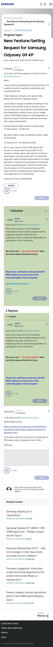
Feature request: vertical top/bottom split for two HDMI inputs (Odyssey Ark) (26, 596)
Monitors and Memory (12, 77)
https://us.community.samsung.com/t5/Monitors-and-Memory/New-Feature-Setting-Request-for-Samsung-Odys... (25, 429)
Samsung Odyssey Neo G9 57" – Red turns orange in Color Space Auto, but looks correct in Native (25, 552)
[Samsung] (7, 4)
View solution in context (16, 284)
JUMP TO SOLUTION (23, 30)
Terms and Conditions (11, 628)
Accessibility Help (9, 624)
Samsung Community (13, 18)
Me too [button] (11, 186)
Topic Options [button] (44, 24)
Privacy (4, 633)
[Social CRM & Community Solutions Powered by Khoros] (42, 615)
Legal (4, 637)
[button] (44, 68)
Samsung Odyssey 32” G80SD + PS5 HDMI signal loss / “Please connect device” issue (25, 532)
